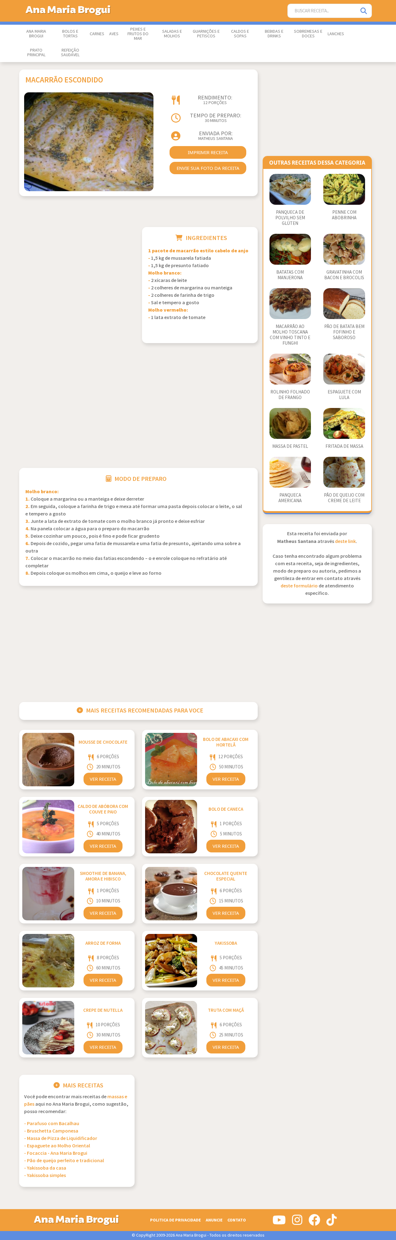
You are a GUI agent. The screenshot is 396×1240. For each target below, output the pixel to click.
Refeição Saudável (70, 53)
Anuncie (214, 1220)
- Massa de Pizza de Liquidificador (60, 1138)
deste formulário (299, 586)
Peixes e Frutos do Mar (137, 34)
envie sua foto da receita (208, 168)
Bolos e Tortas (70, 34)
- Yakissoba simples (45, 1175)
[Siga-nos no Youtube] (279, 1222)
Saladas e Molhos (172, 34)
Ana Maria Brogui (36, 34)
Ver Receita (103, 779)
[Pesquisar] (364, 11)
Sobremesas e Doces (308, 34)
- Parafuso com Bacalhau (51, 1123)
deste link (345, 541)
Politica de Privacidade (175, 1220)
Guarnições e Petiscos (206, 34)
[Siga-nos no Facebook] (314, 1222)
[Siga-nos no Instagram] (297, 1222)
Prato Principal (36, 53)
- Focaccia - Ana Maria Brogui (55, 1153)
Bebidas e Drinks (274, 34)
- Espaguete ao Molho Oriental (57, 1146)
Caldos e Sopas (240, 34)
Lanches (336, 34)
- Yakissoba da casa (45, 1168)
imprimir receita (208, 152)
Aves (113, 34)
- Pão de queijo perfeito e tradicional (64, 1161)
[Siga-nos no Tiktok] (331, 1222)
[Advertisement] (77, 270)
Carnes (97, 34)
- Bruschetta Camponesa (51, 1131)
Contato (236, 1220)
